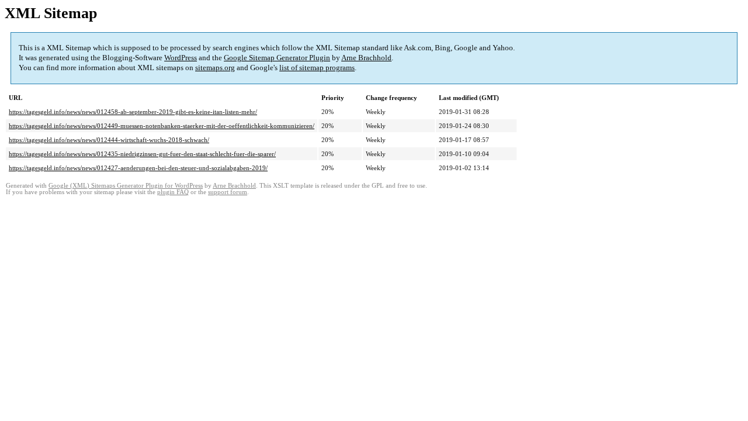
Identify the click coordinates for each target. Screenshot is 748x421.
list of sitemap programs (317, 67)
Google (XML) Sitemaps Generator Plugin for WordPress (126, 185)
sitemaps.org (215, 67)
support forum (227, 192)
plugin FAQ (173, 192)
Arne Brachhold (366, 57)
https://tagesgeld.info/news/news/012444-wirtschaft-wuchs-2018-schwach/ (109, 139)
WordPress (180, 57)
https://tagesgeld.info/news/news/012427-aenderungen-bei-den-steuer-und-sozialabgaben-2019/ (138, 167)
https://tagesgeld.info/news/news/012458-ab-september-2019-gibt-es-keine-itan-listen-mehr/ (133, 111)
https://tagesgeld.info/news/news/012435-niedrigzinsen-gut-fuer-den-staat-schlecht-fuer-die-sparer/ (142, 153)
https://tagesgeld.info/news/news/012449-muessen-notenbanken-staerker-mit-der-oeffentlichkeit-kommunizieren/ (161, 125)
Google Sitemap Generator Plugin (277, 57)
